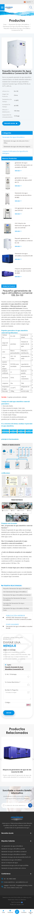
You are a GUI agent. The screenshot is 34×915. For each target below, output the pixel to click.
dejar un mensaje (17, 911)
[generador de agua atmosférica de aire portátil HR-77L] (7, 183)
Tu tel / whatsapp (11, 674)
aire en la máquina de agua (9, 862)
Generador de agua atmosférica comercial (16, 595)
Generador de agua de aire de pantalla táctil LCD (16, 857)
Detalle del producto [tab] (9, 286)
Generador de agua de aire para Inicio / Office (16, 142)
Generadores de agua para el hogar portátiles (14, 865)
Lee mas (17, 781)
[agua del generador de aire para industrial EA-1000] (17, 753)
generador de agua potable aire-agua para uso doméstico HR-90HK (23, 165)
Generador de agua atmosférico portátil (13, 849)
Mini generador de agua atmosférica (15, 591)
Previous (1, 759)
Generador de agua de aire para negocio (16, 26)
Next (33, 759)
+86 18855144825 (11, 878)
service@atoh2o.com (22, 882)
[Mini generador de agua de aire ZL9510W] (7, 213)
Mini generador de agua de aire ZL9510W (23, 209)
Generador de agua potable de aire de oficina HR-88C (23, 195)
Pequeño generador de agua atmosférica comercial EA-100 (24, 241)
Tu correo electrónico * (12, 682)
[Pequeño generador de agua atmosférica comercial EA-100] (7, 243)
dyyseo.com (20, 904)
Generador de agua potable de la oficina (13, 868)
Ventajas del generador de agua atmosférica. (13, 604)
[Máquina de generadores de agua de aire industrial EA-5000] (7, 274)
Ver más (17, 170)
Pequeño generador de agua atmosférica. (16, 588)
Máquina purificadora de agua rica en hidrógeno (15, 152)
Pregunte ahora (9, 123)
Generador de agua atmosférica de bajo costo (16, 609)
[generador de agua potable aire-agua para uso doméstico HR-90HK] (7, 168)
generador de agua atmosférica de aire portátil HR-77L (23, 180)
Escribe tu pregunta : (12, 690)
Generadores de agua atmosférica (11, 860)
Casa (5, 24)
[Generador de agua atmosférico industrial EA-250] (7, 258)
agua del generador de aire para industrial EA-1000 (17, 771)
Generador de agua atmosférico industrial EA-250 (24, 254)
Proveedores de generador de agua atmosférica (14, 599)
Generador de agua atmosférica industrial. (13, 854)
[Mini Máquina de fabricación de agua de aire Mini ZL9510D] (7, 228)
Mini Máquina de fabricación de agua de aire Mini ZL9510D (22, 225)
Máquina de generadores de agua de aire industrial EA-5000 (23, 271)
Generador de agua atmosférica (19, 24)
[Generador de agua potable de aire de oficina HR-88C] (7, 198)
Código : (8, 702)
